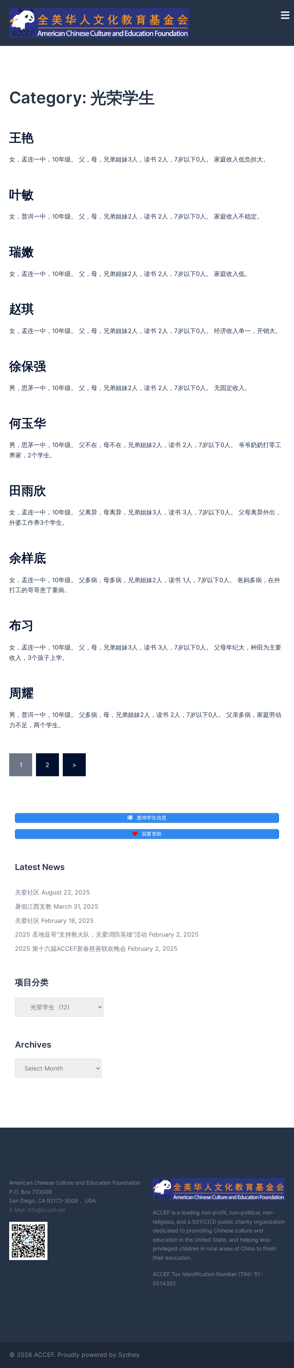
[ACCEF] (99, 22)
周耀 (21, 693)
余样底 (27, 557)
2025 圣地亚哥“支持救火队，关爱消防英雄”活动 (81, 934)
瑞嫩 (21, 251)
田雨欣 (27, 490)
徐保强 (27, 366)
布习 (21, 625)
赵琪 (21, 308)
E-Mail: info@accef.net (37, 1209)
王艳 (21, 137)
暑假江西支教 (33, 906)
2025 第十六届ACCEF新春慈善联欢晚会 (70, 948)
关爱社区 (27, 892)
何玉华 (27, 423)
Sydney (129, 1354)
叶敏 (21, 194)
